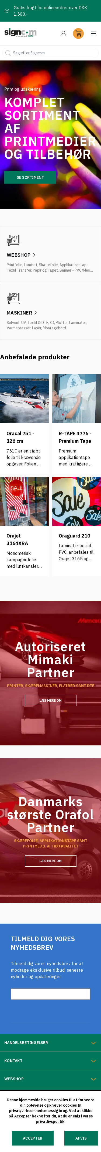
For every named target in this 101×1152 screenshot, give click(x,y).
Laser (36, 328)
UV (23, 322)
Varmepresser (18, 328)
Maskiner (19, 313)
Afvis (81, 1138)
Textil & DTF (37, 322)
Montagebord (54, 328)
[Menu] (63, 33)
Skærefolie (48, 264)
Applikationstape (74, 264)
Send (50, 1015)
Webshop (19, 255)
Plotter (62, 322)
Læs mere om (50, 700)
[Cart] (78, 33)
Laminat (30, 264)
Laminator (77, 322)
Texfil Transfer (19, 270)
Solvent (13, 322)
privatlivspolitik (50, 1121)
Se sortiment (30, 177)
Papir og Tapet (45, 270)
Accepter (33, 1138)
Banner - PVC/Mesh (76, 270)
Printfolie (14, 264)
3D (52, 322)
